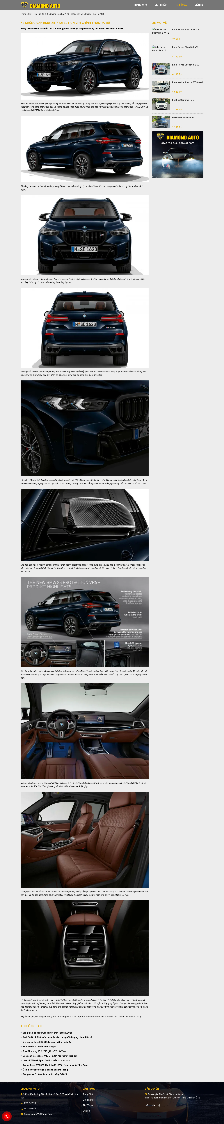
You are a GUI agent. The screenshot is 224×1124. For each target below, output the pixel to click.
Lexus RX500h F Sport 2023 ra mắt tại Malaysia (46, 1060)
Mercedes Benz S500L (183, 117)
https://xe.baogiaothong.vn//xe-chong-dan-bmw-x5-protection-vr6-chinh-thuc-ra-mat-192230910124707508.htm (84, 1016)
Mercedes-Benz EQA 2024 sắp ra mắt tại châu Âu (47, 1042)
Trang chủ (88, 1094)
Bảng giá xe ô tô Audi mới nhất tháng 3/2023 (45, 1074)
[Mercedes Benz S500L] (161, 122)
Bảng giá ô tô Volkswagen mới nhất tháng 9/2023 (47, 1033)
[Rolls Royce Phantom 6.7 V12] (161, 31)
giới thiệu (161, 4)
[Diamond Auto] (40, 5)
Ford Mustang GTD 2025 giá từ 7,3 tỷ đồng (44, 1051)
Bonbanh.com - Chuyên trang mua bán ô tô (178, 1097)
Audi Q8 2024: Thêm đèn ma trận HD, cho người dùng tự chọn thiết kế (57, 1037)
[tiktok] (159, 1105)
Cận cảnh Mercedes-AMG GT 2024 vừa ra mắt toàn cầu (50, 1056)
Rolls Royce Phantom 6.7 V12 (186, 29)
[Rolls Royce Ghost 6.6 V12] (161, 48)
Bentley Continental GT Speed (187, 82)
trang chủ (140, 4)
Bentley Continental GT (184, 100)
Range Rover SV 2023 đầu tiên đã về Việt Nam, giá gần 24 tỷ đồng (55, 1065)
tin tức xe (180, 4)
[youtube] (155, 1105)
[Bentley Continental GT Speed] (161, 87)
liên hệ (199, 4)
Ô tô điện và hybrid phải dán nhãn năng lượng (45, 1070)
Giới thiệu (88, 1100)
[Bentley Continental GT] (161, 104)
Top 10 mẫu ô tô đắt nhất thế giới (39, 1046)
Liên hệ (86, 1111)
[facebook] (148, 1105)
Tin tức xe (88, 1105)
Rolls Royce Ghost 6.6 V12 (185, 47)
